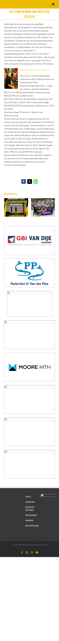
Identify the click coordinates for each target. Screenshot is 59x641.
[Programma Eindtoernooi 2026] (16, 199)
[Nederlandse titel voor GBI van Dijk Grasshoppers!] (43, 199)
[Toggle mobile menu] (53, 4)
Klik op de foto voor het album (34, 69)
